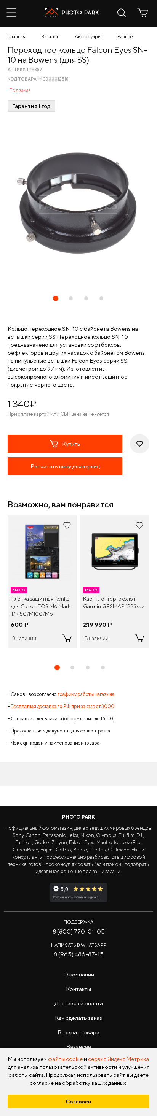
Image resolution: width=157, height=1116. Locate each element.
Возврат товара (78, 1032)
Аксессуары (88, 36)
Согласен (78, 1102)
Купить (71, 444)
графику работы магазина (86, 694)
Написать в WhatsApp (78, 945)
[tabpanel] (42, 581)
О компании (78, 974)
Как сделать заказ (78, 1018)
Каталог (50, 36)
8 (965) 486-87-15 (79, 954)
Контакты (78, 989)
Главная (17, 36)
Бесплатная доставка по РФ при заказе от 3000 (62, 706)
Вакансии (78, 1046)
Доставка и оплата (78, 1003)
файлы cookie (65, 1059)
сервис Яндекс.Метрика (118, 1059)
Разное (125, 36)
